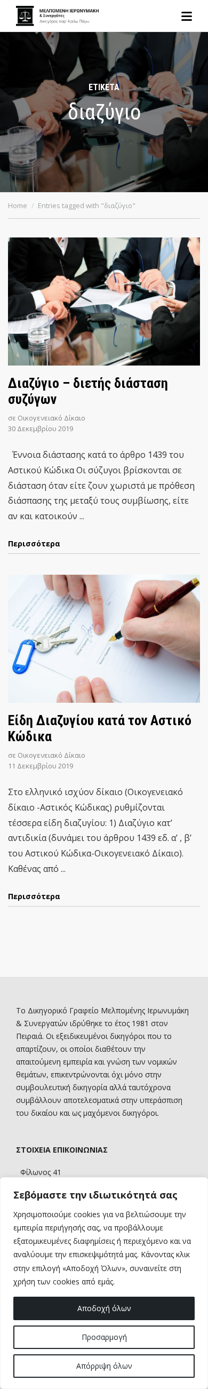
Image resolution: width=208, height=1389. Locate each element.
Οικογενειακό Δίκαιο (51, 418)
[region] (104, 1283)
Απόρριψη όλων (104, 1366)
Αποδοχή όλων (104, 1308)
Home (17, 205)
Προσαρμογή (104, 1337)
